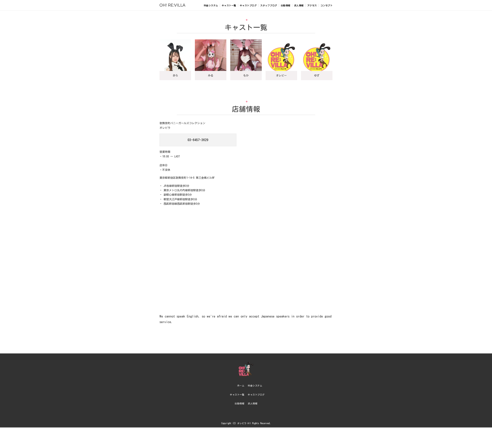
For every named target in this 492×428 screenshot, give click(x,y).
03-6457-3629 (198, 139)
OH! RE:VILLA (172, 5)
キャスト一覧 (229, 5)
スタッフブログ (268, 5)
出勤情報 (285, 5)
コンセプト (327, 5)
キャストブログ (248, 5)
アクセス (312, 5)
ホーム (240, 385)
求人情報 (299, 5)
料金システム (211, 5)
